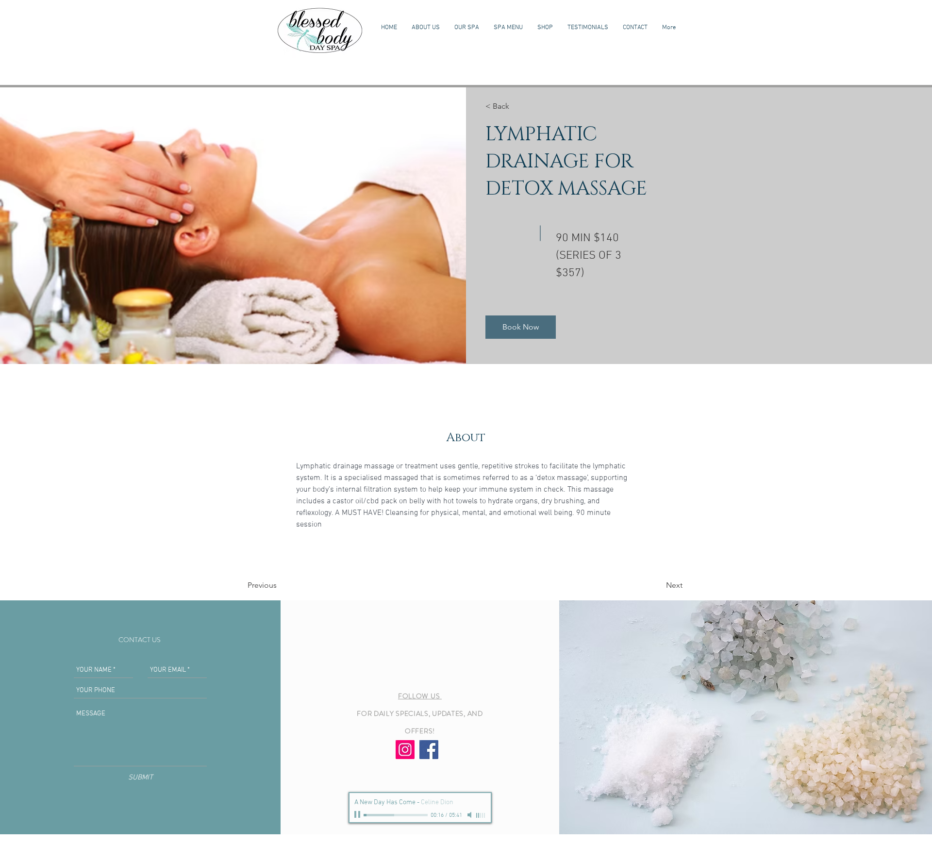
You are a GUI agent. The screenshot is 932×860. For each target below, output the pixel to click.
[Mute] (470, 815)
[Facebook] (428, 749)
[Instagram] (405, 749)
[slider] (481, 815)
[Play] (358, 815)
